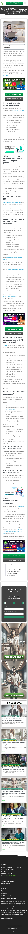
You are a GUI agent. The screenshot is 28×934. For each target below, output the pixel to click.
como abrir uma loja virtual (18, 110)
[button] (25, 3)
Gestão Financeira (5, 888)
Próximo (14, 617)
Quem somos (4, 893)
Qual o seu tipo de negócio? (10, 611)
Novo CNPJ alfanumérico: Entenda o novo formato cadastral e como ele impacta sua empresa (13, 818)
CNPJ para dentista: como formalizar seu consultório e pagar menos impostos (13, 842)
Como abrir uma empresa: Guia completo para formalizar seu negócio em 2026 (13, 719)
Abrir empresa (4, 886)
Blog (2, 891)
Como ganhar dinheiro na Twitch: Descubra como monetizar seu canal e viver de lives (13, 768)
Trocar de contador (5, 883)
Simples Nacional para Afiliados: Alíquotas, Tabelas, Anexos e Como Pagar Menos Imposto (13, 744)
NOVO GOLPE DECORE (6, 895)
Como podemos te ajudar (7, 918)
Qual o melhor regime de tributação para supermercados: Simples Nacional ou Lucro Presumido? (13, 793)
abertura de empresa (10, 409)
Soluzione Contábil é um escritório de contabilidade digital (13, 531)
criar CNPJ (5, 75)
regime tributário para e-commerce (16, 269)
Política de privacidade (12, 928)
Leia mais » (4, 751)
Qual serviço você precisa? (10, 606)
